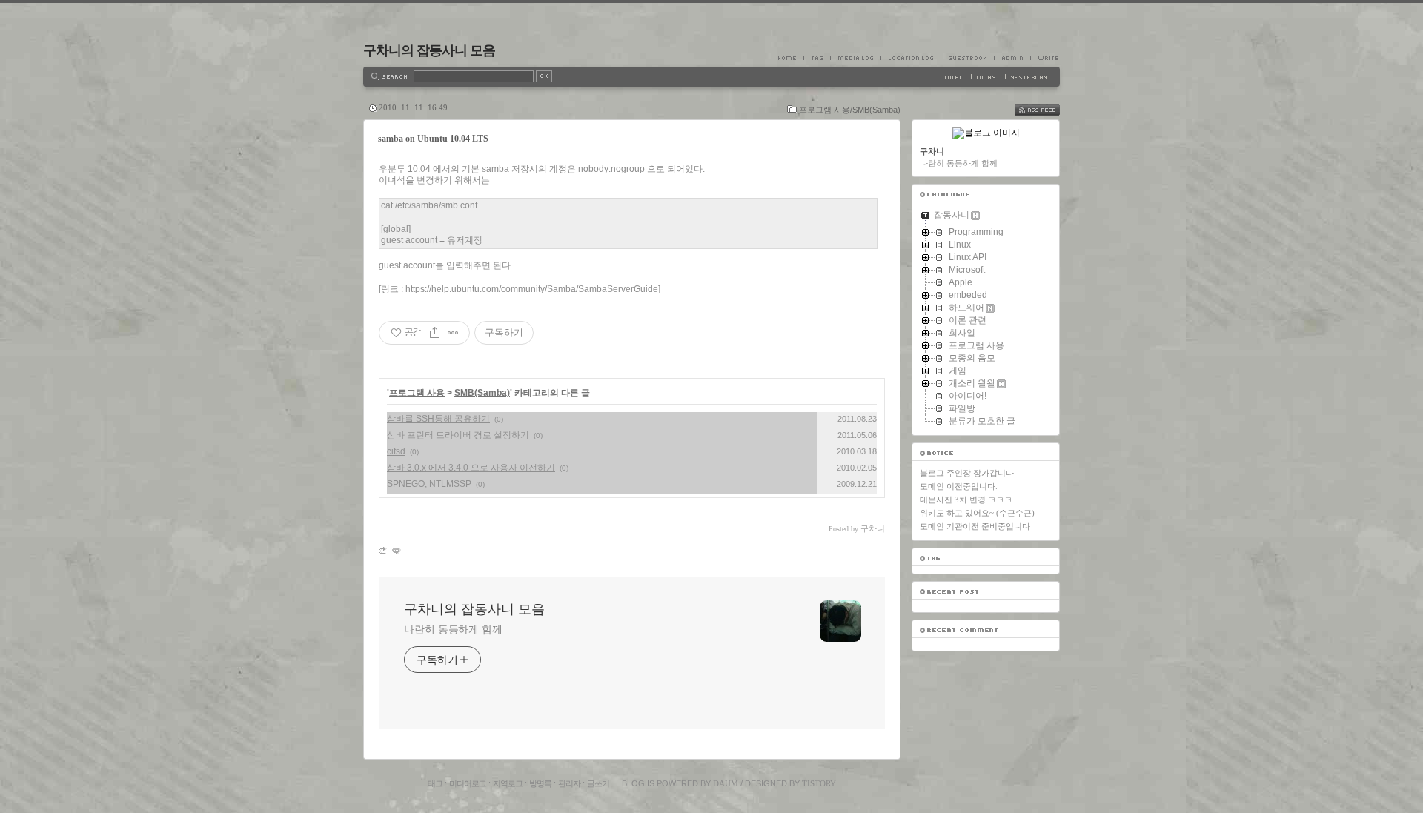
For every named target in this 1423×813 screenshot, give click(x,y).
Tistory (819, 783)
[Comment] (395, 550)
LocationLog (910, 58)
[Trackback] (383, 550)
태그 (435, 783)
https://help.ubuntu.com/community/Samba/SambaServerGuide (531, 289)
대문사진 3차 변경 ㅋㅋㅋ (966, 499)
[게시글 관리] (453, 333)
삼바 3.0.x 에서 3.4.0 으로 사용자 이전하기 (471, 467)
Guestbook (967, 58)
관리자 (569, 783)
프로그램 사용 (417, 393)
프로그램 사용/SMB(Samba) (849, 109)
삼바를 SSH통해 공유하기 (438, 419)
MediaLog (855, 58)
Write (1045, 58)
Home (790, 58)
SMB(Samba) (482, 393)
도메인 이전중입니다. (959, 486)
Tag (816, 58)
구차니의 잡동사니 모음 (429, 50)
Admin (1012, 58)
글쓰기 (598, 783)
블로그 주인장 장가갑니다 (967, 472)
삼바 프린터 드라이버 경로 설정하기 (458, 435)
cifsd (396, 451)
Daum (725, 783)
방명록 (540, 783)
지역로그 (508, 783)
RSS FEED (1048, 110)
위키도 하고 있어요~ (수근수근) (977, 512)
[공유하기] (434, 333)
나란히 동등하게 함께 (453, 629)
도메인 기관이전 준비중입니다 (975, 526)
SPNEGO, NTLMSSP (429, 484)
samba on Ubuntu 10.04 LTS (433, 138)
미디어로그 (467, 783)
